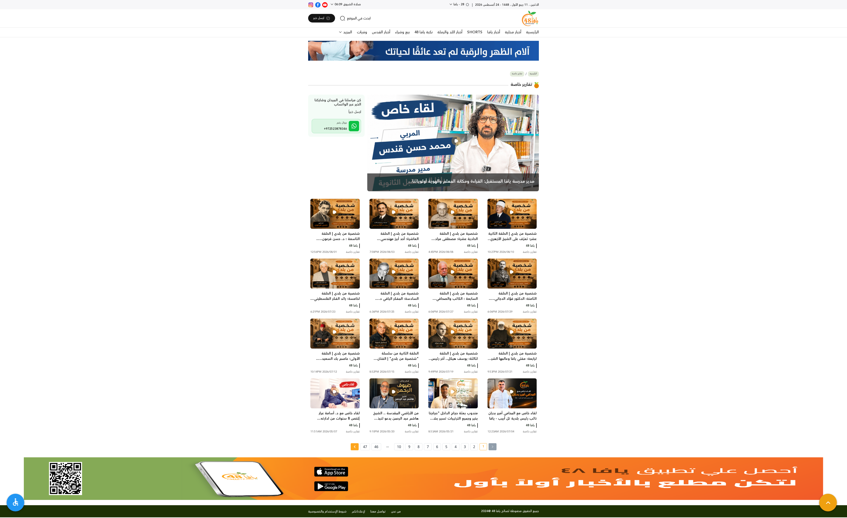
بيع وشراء (402, 32)
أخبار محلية (513, 32)
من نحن (396, 511)
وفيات (362, 32)
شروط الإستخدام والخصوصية (327, 511)
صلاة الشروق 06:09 (347, 4)
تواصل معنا (378, 511)
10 (399, 446)
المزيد (347, 32)
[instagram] (310, 4)
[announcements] (423, 51)
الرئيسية (532, 32)
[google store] (331, 486)
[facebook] (317, 4)
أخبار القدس (381, 32)
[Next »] (354, 446)
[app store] (331, 472)
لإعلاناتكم (358, 511)
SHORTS (474, 32)
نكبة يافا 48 (423, 32)
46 (376, 446)
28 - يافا (459, 4)
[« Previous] (493, 446)
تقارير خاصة (517, 73)
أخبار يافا (493, 32)
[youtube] (325, 4)
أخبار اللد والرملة (449, 32)
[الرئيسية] (530, 18)
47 (365, 446)
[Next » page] (355, 446)
